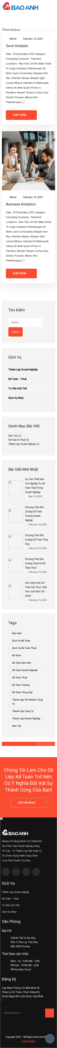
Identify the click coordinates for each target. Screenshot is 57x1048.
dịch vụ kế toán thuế (24, 648)
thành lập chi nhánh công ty (27, 701)
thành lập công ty (22, 711)
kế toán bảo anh (21, 662)
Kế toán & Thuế (16, 439)
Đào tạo (13, 435)
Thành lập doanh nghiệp (23, 369)
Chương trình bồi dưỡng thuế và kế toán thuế (35, 563)
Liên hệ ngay (27, 802)
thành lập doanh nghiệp (26, 718)
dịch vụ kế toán (21, 640)
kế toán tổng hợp (22, 692)
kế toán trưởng (21, 685)
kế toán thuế (19, 677)
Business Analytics (21, 204)
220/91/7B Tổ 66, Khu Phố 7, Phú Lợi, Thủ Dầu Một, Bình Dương (24, 942)
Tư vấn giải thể (17, 388)
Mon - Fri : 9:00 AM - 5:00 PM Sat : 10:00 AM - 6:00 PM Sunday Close (25, 965)
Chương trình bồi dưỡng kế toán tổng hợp (36, 540)
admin (12, 38)
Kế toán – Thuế (17, 379)
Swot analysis (17, 46)
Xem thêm (19, 115)
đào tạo (16, 725)
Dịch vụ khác (16, 397)
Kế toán (16, 655)
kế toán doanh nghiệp (25, 670)
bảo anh (17, 633)
